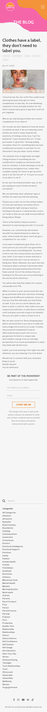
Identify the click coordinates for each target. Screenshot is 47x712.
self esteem (7, 644)
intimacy (6, 577)
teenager (7, 663)
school (5, 635)
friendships (7, 568)
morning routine (10, 589)
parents (6, 598)
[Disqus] (23, 463)
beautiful (6, 522)
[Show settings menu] (38, 91)
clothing (27, 56)
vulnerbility (7, 678)
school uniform (9, 638)
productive (7, 623)
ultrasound (7, 672)
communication (9, 534)
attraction (6, 56)
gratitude (6, 571)
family (5, 555)
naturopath (7, 592)
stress (5, 657)
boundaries (7, 528)
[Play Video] (4, 91)
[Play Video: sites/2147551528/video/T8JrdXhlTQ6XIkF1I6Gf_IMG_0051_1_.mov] (23, 79)
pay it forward (9, 601)
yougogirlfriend (9, 687)
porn (4, 620)
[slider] (21, 91)
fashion (5, 60)
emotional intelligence (12, 546)
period (5, 608)
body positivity (17, 56)
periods (6, 614)
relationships (8, 632)
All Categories (9, 512)
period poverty (9, 611)
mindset (6, 586)
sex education (9, 650)
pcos (4, 604)
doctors (6, 543)
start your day (9, 654)
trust (4, 669)
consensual (7, 540)
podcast (6, 617)
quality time (8, 626)
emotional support (11, 549)
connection (36, 56)
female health (9, 562)
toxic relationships (11, 666)
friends (5, 565)
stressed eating (9, 660)
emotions (6, 552)
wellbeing (6, 681)
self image (7, 647)
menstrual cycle (10, 580)
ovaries (6, 595)
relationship (8, 629)
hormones (7, 574)
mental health (8, 583)
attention (6, 516)
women (5, 684)
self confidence (9, 641)
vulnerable (7, 675)
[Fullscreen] (42, 91)
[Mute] (33, 91)
